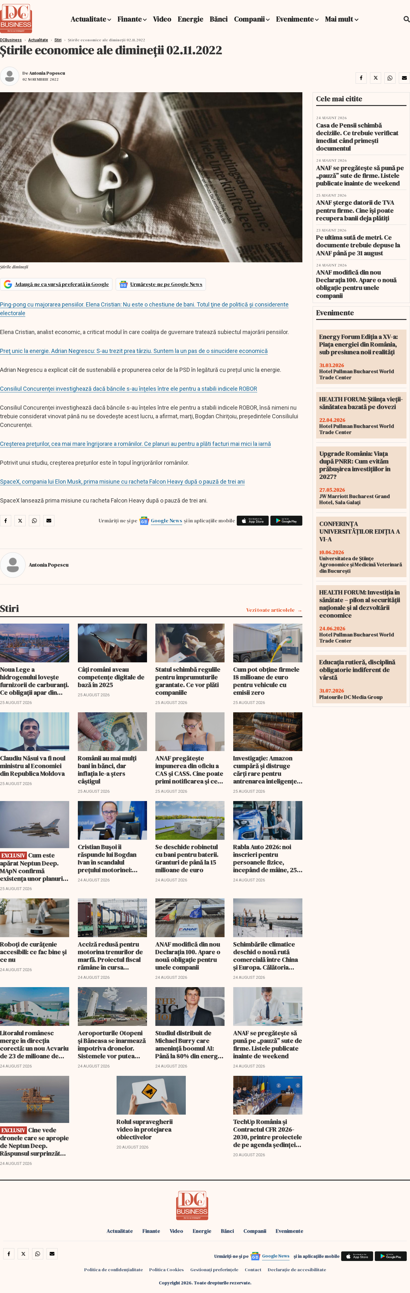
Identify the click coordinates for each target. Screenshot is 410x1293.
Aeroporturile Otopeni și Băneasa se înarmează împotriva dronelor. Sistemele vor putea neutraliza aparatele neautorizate (112, 1044)
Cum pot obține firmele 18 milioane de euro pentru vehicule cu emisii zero (266, 681)
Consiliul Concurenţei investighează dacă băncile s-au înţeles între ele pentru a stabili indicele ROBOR (128, 388)
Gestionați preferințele (214, 1269)
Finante (130, 19)
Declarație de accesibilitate (297, 1269)
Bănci (219, 19)
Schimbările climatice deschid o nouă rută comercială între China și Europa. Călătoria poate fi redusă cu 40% (266, 955)
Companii (249, 19)
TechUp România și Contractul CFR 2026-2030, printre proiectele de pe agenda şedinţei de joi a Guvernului (267, 1133)
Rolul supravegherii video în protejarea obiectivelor (145, 1129)
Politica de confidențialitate (113, 1269)
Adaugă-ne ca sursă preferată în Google (62, 284)
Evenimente (295, 19)
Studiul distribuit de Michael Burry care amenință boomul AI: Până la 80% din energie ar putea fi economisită (189, 1044)
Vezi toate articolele (270, 610)
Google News (166, 520)
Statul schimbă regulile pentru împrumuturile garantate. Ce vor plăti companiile (187, 681)
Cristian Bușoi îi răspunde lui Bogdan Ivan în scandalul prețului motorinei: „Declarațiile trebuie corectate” (107, 858)
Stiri (58, 40)
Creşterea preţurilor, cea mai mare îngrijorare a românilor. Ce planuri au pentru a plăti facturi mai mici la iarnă (135, 443)
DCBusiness (11, 40)
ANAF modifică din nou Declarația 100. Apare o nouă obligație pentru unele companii (187, 955)
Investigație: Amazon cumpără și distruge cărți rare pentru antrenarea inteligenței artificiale (266, 769)
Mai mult (340, 19)
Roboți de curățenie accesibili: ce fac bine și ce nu (33, 951)
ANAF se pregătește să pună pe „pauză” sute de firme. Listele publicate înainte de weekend (267, 1044)
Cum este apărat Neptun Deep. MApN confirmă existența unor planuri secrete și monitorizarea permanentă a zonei (31, 866)
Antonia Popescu (47, 73)
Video (162, 19)
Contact (253, 1269)
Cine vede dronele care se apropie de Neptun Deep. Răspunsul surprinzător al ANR (34, 1141)
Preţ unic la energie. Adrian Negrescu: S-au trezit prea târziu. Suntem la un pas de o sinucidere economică (134, 351)
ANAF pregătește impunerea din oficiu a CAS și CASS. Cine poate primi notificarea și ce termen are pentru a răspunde (189, 769)
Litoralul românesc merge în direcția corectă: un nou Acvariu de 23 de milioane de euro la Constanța (34, 1044)
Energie (190, 19)
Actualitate (88, 19)
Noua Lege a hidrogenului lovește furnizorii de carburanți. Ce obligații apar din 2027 (34, 681)
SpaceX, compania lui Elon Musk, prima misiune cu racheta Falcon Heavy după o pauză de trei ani (122, 481)
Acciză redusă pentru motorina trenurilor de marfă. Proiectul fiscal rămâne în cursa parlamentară (110, 955)
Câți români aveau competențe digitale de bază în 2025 (111, 677)
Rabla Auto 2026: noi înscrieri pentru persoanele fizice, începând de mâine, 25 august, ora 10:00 (265, 858)
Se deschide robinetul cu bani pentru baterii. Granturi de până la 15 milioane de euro (186, 858)
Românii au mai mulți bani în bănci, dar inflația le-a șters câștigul (107, 769)
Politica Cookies (166, 1269)
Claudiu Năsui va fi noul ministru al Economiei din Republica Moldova (32, 765)
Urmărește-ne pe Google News (166, 284)
